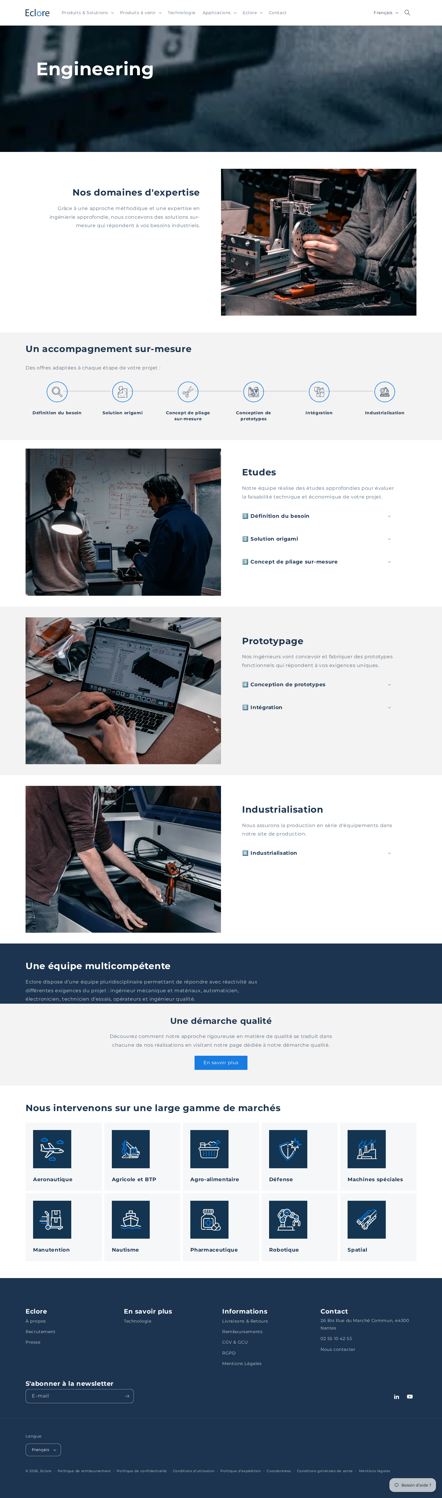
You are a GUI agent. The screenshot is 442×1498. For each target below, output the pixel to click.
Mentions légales (374, 1471)
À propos (36, 1321)
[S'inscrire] (127, 1396)
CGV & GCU (235, 1342)
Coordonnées (279, 1471)
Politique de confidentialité (142, 1471)
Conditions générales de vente (325, 1471)
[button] (87, 12)
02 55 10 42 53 (336, 1338)
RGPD (229, 1353)
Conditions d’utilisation (194, 1471)
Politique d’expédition (240, 1471)
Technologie (138, 1321)
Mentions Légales (242, 1363)
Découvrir (38, 1126)
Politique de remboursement (84, 1471)
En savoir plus (221, 1062)
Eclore (46, 1471)
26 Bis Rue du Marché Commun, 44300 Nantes (365, 1324)
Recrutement (41, 1331)
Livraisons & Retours (245, 1321)
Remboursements (242, 1331)
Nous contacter (338, 1349)
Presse (33, 1342)
